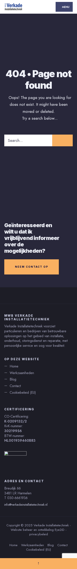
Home (14, 366)
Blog (13, 379)
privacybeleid (38, 534)
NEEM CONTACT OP (31, 266)
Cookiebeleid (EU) (23, 392)
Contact (15, 385)
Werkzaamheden (22, 372)
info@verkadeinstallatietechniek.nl (25, 504)
